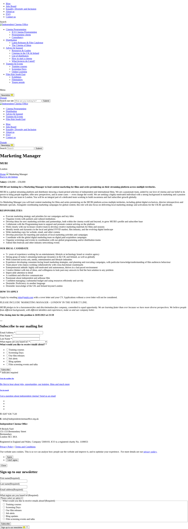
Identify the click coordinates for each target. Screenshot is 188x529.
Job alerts (13, 358)
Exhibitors (16, 77)
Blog (8, 3)
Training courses (19, 66)
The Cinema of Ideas (21, 45)
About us (10, 11)
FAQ (8, 14)
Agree (9, 457)
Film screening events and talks (23, 364)
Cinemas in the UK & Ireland (25, 53)
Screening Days (19, 69)
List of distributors (20, 56)
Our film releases (17, 355)
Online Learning (19, 71)
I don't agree (12, 460)
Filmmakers (17, 79)
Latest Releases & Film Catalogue (27, 42)
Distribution (11, 40)
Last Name (6, 339)
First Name (6, 335)
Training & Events (14, 64)
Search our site (7, 100)
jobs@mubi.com (25, 297)
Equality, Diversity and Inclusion (21, 9)
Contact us (11, 17)
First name (10, 478)
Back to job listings (9, 177)
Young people (18, 82)
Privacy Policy (7, 447)
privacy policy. (150, 451)
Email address (11, 489)
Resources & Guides (21, 50)
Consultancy (17, 37)
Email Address (7, 332)
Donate (3, 98)
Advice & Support (14, 48)
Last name (10, 484)
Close (3, 465)
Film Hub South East (15, 74)
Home (3, 174)
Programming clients (21, 34)
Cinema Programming (16, 29)
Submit (46, 101)
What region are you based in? (15, 341)
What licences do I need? (23, 61)
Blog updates (15, 361)
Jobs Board (11, 6)
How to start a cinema (22, 58)
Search (3, 148)
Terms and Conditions (25, 447)
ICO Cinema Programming (24, 32)
